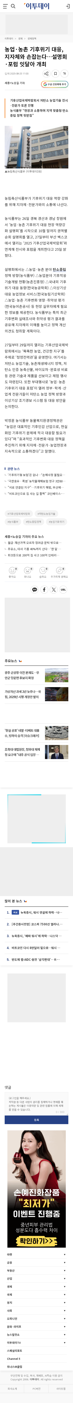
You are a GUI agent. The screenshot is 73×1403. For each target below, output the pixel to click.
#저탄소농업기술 (46, 514)
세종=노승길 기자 (15, 83)
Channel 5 (13, 1359)
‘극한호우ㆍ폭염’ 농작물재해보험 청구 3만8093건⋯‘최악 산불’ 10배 (37, 481)
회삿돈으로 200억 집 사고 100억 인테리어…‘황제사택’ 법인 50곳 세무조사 (35, 555)
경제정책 (32, 38)
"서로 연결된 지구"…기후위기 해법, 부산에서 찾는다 (37, 487)
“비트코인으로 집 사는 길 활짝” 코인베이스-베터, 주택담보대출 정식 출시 (37, 494)
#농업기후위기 (56, 522)
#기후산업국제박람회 (19, 514)
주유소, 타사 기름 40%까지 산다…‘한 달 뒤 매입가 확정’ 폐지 (35, 549)
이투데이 (9, 38)
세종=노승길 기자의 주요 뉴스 (24, 536)
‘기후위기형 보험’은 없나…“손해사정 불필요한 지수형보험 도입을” (37, 475)
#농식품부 (13, 522)
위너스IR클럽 (14, 1367)
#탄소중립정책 (33, 522)
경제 (20, 38)
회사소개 (12, 1388)
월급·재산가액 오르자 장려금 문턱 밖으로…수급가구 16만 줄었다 (35, 543)
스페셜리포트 (14, 1351)
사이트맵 (61, 1388)
